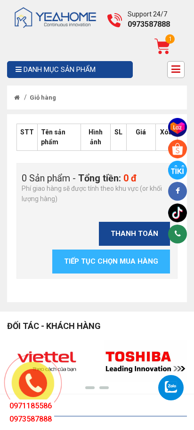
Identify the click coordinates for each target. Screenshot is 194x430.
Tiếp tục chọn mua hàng (111, 261)
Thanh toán (134, 233)
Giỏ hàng (43, 97)
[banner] (55, 17)
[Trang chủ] (17, 97)
